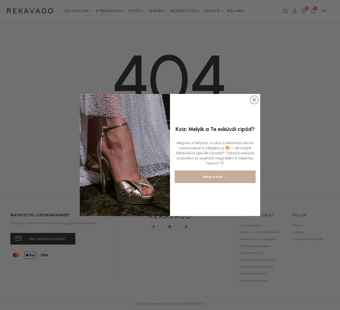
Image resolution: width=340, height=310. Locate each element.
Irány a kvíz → (215, 176)
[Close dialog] (254, 100)
